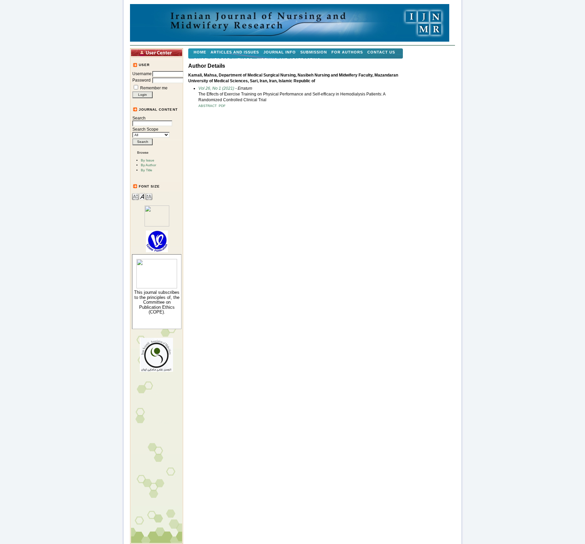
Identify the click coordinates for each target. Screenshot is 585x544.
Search (139, 118)
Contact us (381, 52)
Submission (313, 52)
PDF (222, 106)
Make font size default (142, 196)
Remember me (154, 88)
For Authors (347, 52)
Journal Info (279, 52)
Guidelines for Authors (223, 60)
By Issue (147, 160)
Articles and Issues (235, 52)
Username (142, 73)
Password (141, 80)
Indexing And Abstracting (289, 60)
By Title (146, 170)
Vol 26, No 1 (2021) (216, 88)
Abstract (207, 106)
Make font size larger (149, 196)
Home (200, 52)
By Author (148, 165)
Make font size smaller (135, 196)
